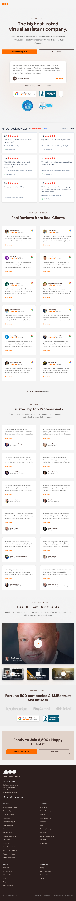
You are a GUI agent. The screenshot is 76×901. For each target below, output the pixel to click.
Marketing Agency (45, 829)
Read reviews (57, 52)
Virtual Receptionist (9, 858)
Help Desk (6, 818)
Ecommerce (43, 807)
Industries (43, 804)
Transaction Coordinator (10, 850)
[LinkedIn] (15, 797)
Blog (4, 878)
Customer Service (8, 814)
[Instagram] (11, 797)
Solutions (6, 804)
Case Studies (7, 875)
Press (5, 882)
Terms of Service (58, 895)
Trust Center (37, 895)
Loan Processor (8, 825)
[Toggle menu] (72, 4)
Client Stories (7, 871)
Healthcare (43, 814)
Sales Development (9, 847)
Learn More (54, 752)
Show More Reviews (38, 391)
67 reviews (45, 129)
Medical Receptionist (9, 836)
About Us (6, 867)
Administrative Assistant (10, 807)
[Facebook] (4, 797)
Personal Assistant (9, 854)
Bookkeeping (7, 811)
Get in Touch (44, 875)
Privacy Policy (47, 895)
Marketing (6, 829)
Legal (41, 825)
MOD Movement (8, 885)
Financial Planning (45, 811)
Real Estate (43, 840)
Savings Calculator (45, 871)
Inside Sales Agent (9, 822)
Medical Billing (7, 832)
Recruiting (6, 843)
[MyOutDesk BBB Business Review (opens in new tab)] (51, 718)
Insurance (43, 822)
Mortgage (43, 832)
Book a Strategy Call (19, 52)
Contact (42, 878)
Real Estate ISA (7, 840)
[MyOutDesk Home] (5, 4)
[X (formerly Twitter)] (8, 797)
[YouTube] (18, 797)
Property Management (47, 836)
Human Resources (45, 818)
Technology (43, 843)
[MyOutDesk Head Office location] (22, 797)
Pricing (42, 867)
